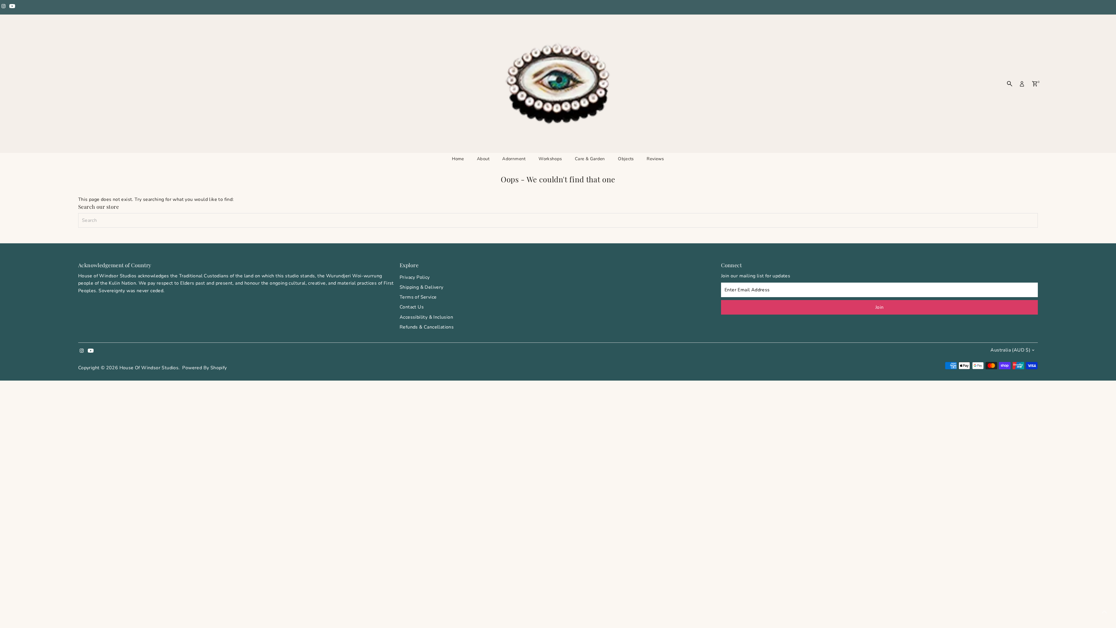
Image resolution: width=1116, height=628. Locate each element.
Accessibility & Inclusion (426, 317)
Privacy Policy (415, 277)
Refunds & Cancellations (427, 327)
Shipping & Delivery (421, 287)
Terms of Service (418, 297)
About (483, 159)
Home (458, 159)
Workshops (550, 159)
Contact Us (412, 307)
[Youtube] (12, 7)
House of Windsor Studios (149, 368)
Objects (626, 159)
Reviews (655, 159)
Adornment (513, 159)
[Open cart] (1035, 83)
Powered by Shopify (204, 368)
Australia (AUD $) (1010, 350)
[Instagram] (3, 7)
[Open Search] (1009, 83)
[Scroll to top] (1104, 612)
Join (879, 307)
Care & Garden (590, 159)
